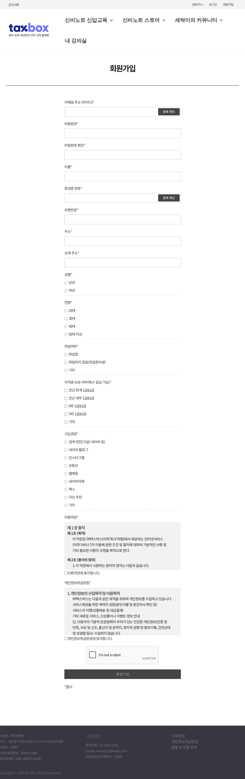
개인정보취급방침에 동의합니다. (89, 638)
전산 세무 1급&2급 (81, 398)
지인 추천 (75, 497)
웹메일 (73, 473)
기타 (72, 370)
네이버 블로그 (78, 449)
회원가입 (228, 4)
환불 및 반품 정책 (184, 747)
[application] (110, 20)
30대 (72, 318)
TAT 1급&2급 (77, 413)
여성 (72, 290)
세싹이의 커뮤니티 (196, 20)
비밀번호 (71, 123)
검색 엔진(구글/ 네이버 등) (87, 441)
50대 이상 (75, 334)
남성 (72, 282)
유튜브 (73, 465)
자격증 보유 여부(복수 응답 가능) (87, 382)
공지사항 (13, 4)
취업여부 (71, 346)
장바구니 (197, 4)
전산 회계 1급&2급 (81, 390)
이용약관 (71, 517)
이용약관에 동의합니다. (83, 572)
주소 (68, 231)
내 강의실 (76, 41)
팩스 (72, 489)
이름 (68, 166)
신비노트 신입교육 (86, 20)
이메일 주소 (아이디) (79, 102)
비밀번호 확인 (74, 145)
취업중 (73, 354)
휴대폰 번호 (73, 188)
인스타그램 (76, 457)
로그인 (213, 4)
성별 (68, 274)
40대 (72, 326)
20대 (72, 310)
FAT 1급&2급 (77, 406)
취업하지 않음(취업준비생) (87, 362)
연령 (68, 302)
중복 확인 (169, 111)
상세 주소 (71, 253)
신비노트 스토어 (141, 20)
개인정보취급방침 (77, 582)
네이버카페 (76, 481)
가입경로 (71, 434)
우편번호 (71, 209)
